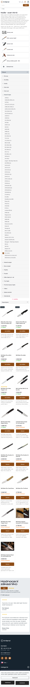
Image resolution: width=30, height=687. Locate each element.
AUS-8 (7, 165)
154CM (7, 115)
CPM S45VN (8, 190)
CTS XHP (7, 194)
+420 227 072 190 (7, 648)
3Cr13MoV (7, 120)
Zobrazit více (9, 66)
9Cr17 (7, 152)
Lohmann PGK (8, 210)
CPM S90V (7, 192)
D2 (6, 197)
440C (7, 133)
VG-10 (7, 253)
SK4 (6, 244)
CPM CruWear (8, 179)
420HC (7, 124)
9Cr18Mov (8, 154)
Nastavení (15, 677)
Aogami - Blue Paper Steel (11, 161)
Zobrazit (22, 431)
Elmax (7, 201)
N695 (7, 221)
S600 (6, 235)
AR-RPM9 (8, 163)
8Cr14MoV (8, 147)
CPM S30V (8, 185)
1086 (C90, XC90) (9, 106)
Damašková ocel (9, 199)
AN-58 (7, 158)
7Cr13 (7, 138)
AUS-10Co (7, 170)
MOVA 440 (7, 217)
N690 (7, 219)
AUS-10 (7, 167)
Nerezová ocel (8, 224)
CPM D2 (7, 181)
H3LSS (7, 206)
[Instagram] (6, 658)
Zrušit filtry (16, 299)
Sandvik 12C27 (9, 237)
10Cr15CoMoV (8, 113)
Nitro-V (7, 230)
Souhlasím (22, 683)
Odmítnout (8, 682)
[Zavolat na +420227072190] (20, 2)
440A (7, 129)
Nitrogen (7, 228)
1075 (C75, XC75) (9, 104)
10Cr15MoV (8, 111)
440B (7, 131)
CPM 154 (7, 172)
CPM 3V (7, 176)
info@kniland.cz (6, 653)
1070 (6, 102)
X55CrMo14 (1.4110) (10, 257)
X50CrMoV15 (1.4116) (10, 255)
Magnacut (7, 215)
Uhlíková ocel (8, 251)
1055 (6, 97)
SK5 (6, 246)
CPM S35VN (8, 188)
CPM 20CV (8, 174)
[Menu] (28, 2)
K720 (6, 208)
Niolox (7, 226)
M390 (7, 212)
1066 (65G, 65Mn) (9, 100)
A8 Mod (7, 156)
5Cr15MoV (7, 136)
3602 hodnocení (5, 595)
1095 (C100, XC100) (10, 109)
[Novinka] (7, 313)
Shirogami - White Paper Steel (11, 242)
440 (6, 127)
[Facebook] (2, 658)
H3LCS (7, 203)
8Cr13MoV (8, 145)
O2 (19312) (8, 233)
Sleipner (7, 248)
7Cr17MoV (8, 140)
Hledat (26, 5)
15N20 (7, 118)
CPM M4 (7, 183)
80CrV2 (7, 142)
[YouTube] (9, 658)
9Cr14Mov (7, 149)
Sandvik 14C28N (9, 239)
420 (6, 122)
